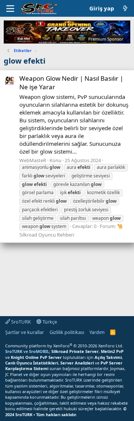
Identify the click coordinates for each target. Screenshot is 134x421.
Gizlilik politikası (67, 332)
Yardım (97, 332)
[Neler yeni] (125, 8)
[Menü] (10, 8)
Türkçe (49, 321)
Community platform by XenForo (64, 345)
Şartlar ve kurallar (24, 332)
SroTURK (20, 321)
